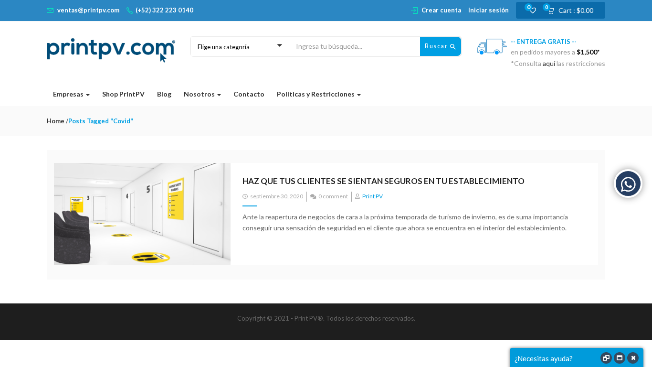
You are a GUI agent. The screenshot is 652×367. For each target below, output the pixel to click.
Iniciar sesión (488, 10)
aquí (550, 63)
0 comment (333, 196)
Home (55, 121)
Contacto (248, 94)
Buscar (437, 46)
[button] (573, 10)
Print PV (372, 196)
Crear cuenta (441, 10)
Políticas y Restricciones (316, 94)
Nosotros (200, 94)
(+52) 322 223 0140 (164, 10)
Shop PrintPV (123, 94)
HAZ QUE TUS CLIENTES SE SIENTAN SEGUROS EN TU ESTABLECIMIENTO (383, 181)
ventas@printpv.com (88, 10)
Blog (164, 94)
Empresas (69, 94)
